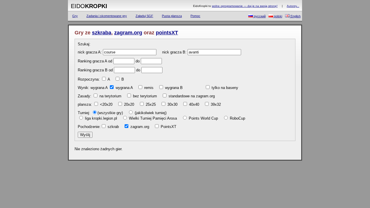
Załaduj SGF (144, 16)
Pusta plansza (172, 16)
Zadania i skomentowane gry (106, 16)
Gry (75, 16)
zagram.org (128, 33)
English (295, 16)
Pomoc (195, 16)
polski (277, 16)
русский (259, 16)
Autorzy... (293, 6)
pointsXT (167, 33)
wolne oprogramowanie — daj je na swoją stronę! (245, 6)
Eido (89, 6)
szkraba (101, 33)
